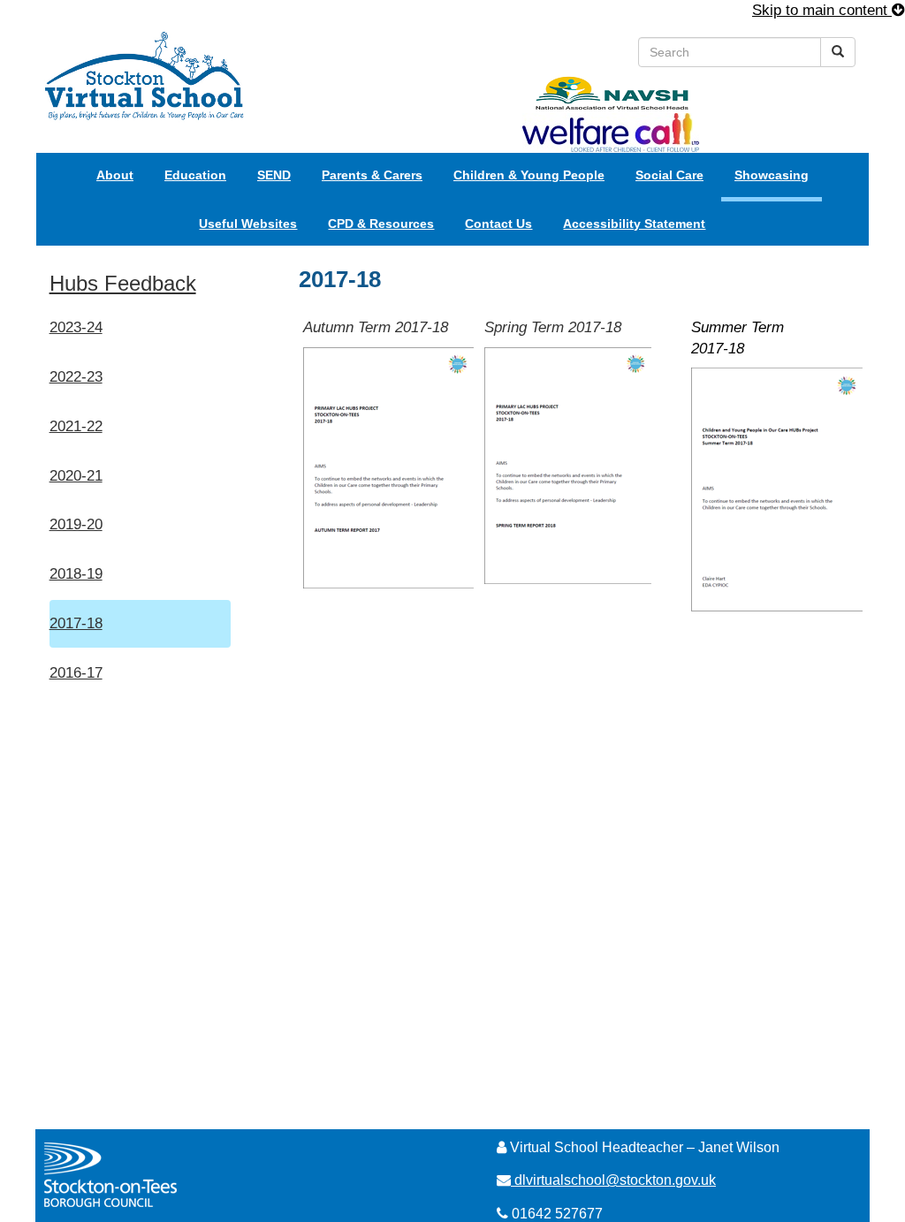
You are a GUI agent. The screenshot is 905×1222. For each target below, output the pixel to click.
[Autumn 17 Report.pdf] (388, 467)
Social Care (669, 175)
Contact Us (498, 223)
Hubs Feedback (122, 283)
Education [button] (195, 175)
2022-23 (76, 376)
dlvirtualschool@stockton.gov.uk (615, 1180)
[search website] (838, 52)
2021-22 (76, 426)
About (114, 175)
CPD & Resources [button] (381, 223)
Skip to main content (822, 10)
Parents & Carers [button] (372, 175)
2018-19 (76, 573)
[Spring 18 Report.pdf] (567, 464)
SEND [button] (274, 175)
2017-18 (76, 623)
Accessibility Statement (634, 223)
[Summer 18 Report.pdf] (777, 489)
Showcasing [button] (771, 175)
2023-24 (76, 327)
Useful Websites (248, 223)
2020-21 (76, 475)
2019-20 (76, 524)
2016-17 (76, 672)
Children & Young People (529, 175)
